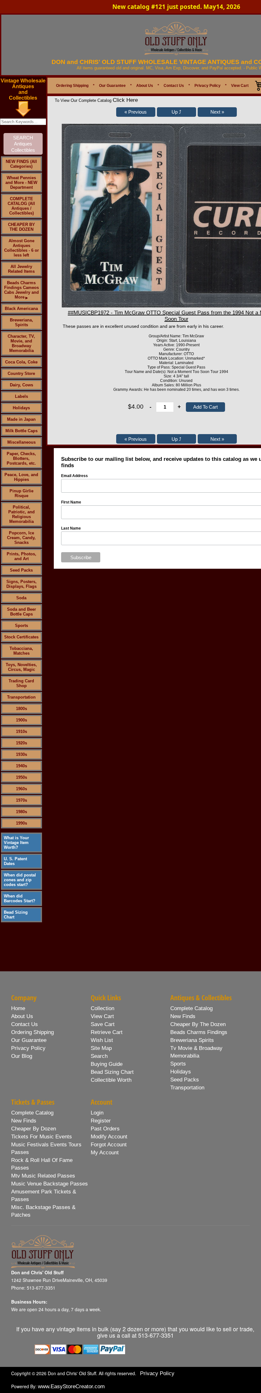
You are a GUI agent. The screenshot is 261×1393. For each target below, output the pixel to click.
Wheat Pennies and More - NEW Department (21, 182)
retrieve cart (107, 1032)
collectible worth (111, 1080)
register (101, 1121)
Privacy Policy (207, 85)
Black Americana (21, 308)
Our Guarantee (112, 85)
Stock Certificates (21, 637)
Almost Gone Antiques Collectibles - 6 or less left (21, 247)
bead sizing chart (112, 1072)
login (97, 1113)
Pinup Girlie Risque (21, 493)
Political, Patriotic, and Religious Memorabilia (21, 514)
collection (102, 1008)
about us (22, 1016)
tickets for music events (41, 1137)
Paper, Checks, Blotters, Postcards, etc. (21, 458)
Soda (21, 597)
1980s (21, 811)
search (99, 1056)
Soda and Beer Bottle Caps (21, 611)
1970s (21, 800)
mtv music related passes (43, 1176)
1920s (21, 743)
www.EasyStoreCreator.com (71, 1386)
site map (101, 1048)
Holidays (21, 407)
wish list (102, 1040)
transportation (187, 1088)
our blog (21, 1056)
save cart (103, 1024)
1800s (21, 708)
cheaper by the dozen (198, 1024)
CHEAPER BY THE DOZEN (21, 227)
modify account (109, 1137)
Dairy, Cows (21, 385)
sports (178, 1064)
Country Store (21, 373)
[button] (135, 112)
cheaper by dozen (33, 1129)
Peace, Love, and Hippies (21, 477)
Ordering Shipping (72, 85)
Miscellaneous (21, 442)
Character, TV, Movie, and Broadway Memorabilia (21, 343)
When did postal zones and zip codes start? (20, 880)
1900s (21, 720)
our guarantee (28, 1040)
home (18, 1008)
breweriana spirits (192, 1040)
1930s (21, 754)
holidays (180, 1072)
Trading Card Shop (21, 683)
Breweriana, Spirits (21, 322)
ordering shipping (32, 1032)
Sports (21, 625)
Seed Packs (21, 570)
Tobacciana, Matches (21, 651)
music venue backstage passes (49, 1184)
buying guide (107, 1064)
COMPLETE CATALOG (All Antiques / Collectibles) (21, 205)
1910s (21, 731)
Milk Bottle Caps (21, 430)
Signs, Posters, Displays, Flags (21, 584)
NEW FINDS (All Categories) (21, 164)
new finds (182, 1016)
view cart (102, 1016)
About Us (144, 85)
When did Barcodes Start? (19, 898)
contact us (24, 1024)
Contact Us (174, 85)
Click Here (125, 100)
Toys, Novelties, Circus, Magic (21, 667)
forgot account (109, 1145)
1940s (21, 765)
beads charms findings (198, 1032)
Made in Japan (21, 419)
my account (105, 1153)
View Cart (240, 85)
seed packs (184, 1080)
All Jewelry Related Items (21, 269)
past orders (105, 1129)
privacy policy (28, 1048)
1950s (21, 777)
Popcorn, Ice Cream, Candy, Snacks (21, 538)
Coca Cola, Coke (21, 362)
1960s (21, 788)
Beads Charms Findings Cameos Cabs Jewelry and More (21, 289)
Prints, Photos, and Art (21, 556)
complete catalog (191, 1008)
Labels (21, 396)
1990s (21, 823)
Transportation (21, 697)
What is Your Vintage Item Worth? (16, 842)
